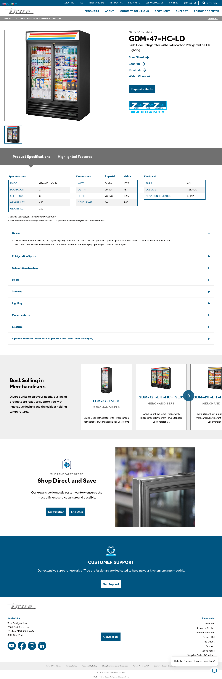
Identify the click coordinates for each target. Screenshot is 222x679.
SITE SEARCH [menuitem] (212, 3)
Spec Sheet (137, 57)
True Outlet (208, 641)
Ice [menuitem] (81, 3)
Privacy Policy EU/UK (141, 666)
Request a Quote (142, 89)
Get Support (111, 584)
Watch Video (137, 76)
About (109, 11)
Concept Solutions (134, 11)
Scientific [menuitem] (69, 3)
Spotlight (162, 11)
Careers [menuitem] (173, 3)
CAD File (135, 63)
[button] (188, 395)
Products (92, 11)
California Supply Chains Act (165, 666)
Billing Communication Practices (115, 666)
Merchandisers (30, 18)
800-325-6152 (15, 635)
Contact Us (111, 637)
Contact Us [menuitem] (190, 3)
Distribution (56, 512)
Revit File (135, 70)
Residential (208, 637)
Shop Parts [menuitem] (134, 3)
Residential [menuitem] (116, 3)
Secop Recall (207, 650)
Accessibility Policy (89, 666)
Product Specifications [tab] (31, 156)
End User (77, 512)
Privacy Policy (71, 666)
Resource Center (206, 11)
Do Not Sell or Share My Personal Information (111, 677)
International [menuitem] (96, 3)
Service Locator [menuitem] (154, 3)
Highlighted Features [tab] (75, 156)
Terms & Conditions (53, 666)
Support (182, 11)
